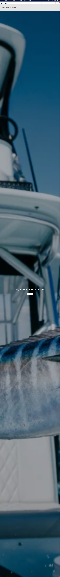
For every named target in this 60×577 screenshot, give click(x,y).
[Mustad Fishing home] (4, 3)
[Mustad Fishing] (2, 1)
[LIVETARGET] (8, 1)
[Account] (56, 3)
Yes (2, 9)
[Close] (30, 6)
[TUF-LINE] (14, 1)
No (5, 9)
